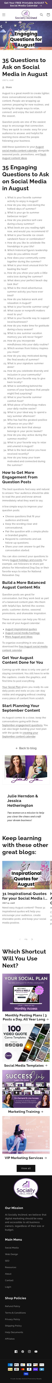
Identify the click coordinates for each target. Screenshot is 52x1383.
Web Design (11, 1254)
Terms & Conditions (15, 1313)
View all (26, 1168)
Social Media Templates (24, 1065)
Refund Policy (12, 1306)
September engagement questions (22, 725)
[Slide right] (32, 939)
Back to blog (28, 748)
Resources (10, 1267)
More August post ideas (19, 636)
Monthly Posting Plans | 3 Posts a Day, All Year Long (25, 1017)
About (8, 1274)
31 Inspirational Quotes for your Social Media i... (24, 896)
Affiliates (10, 1339)
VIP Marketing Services (24, 1158)
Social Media (12, 1247)
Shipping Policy (13, 1325)
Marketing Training (24, 1111)
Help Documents (14, 1332)
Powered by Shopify (34, 1378)
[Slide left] (20, 939)
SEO (7, 1260)
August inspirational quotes (21, 629)
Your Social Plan (11, 687)
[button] (4, 14)
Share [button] (9, 87)
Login (8, 1287)
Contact (9, 1280)
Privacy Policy (12, 1319)
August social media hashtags (22, 633)
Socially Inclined (21, 1378)
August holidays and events (26, 560)
